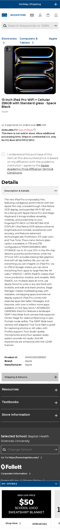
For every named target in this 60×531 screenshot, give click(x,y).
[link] (48, 15)
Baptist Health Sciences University (25, 438)
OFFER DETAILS (39, 524)
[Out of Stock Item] (34, 130)
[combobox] (30, 449)
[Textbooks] (31, 15)
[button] (30, 4)
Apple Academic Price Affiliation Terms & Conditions (30, 169)
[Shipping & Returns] (30, 376)
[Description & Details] (30, 190)
